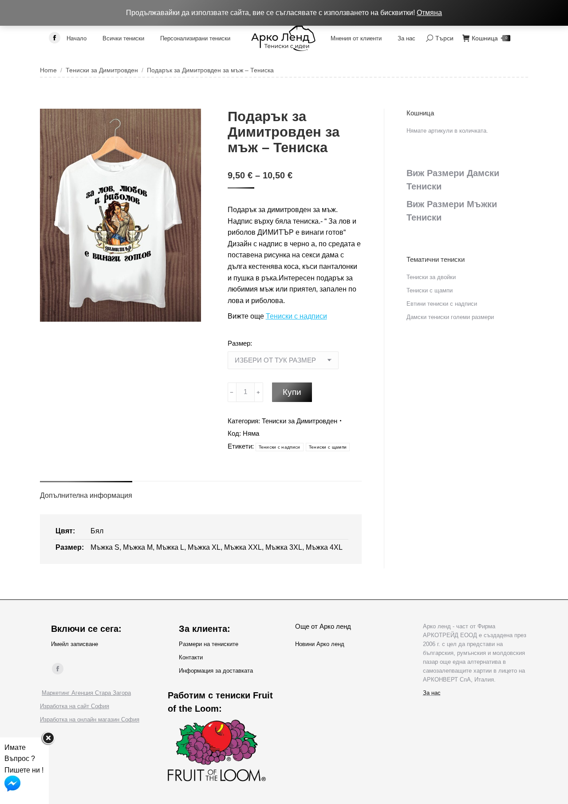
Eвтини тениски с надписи (441, 303)
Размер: (240, 343)
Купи (292, 392)
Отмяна (429, 12)
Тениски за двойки (431, 277)
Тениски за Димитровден (299, 421)
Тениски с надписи (296, 316)
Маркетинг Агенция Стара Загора (86, 693)
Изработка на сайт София (74, 706)
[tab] (86, 491)
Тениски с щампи (328, 447)
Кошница (489, 38)
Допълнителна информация (86, 495)
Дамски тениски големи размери (450, 317)
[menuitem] (76, 38)
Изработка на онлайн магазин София (89, 719)
